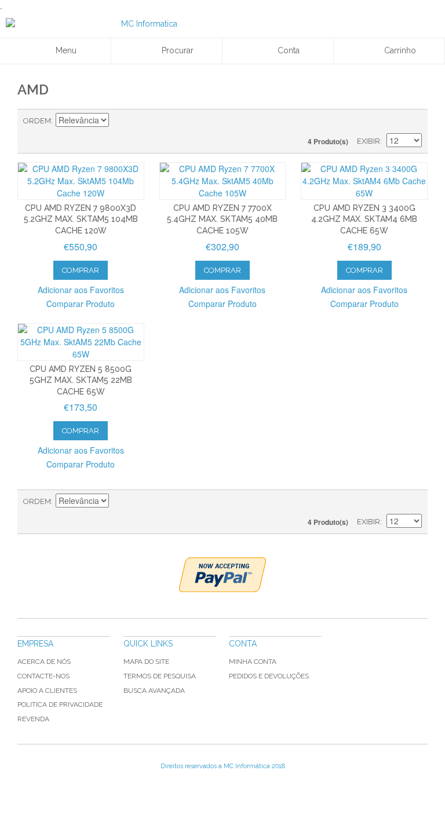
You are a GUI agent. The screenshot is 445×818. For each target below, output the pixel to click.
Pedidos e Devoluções (269, 676)
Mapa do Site (146, 662)
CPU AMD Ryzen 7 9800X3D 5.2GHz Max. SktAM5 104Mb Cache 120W (81, 219)
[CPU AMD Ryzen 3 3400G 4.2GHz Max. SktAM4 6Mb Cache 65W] (364, 181)
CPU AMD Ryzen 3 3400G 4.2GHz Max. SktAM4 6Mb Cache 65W (364, 219)
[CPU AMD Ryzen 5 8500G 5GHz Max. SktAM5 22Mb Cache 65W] (80, 342)
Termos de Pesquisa (159, 676)
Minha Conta (252, 662)
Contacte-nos (43, 676)
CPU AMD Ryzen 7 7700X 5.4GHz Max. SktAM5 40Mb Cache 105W (222, 219)
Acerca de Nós (44, 662)
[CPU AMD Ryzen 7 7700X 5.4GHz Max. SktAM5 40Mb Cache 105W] (222, 181)
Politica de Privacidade (60, 704)
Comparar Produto (80, 303)
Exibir (368, 141)
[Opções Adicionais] (222, 574)
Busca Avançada (154, 690)
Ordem (37, 120)
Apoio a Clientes (47, 690)
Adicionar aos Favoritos (81, 289)
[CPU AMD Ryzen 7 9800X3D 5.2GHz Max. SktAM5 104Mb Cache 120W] (80, 181)
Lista (413, 121)
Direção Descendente (119, 121)
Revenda (33, 719)
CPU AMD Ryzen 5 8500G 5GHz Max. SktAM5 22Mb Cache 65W (81, 380)
